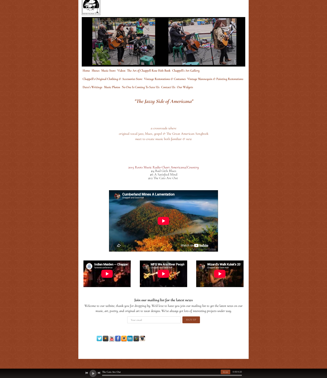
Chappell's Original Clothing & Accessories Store (112, 79)
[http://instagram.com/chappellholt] (142, 339)
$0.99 (225, 372)
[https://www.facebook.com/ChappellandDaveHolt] (118, 339)
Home (86, 70)
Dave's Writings (92, 87)
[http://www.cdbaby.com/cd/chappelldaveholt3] (136, 339)
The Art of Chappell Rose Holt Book (148, 70)
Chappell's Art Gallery (185, 70)
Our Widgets (185, 87)
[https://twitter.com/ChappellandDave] (99, 339)
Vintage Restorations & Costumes (165, 79)
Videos (121, 70)
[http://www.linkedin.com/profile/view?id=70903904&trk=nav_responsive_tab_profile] (130, 339)
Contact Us (168, 87)
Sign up (191, 319)
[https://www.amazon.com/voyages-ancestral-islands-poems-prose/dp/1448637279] (124, 339)
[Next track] (98, 372)
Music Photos (112, 87)
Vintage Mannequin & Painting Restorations (215, 79)
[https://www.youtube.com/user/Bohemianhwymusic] (112, 339)
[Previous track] (86, 372)
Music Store (108, 70)
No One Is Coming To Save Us (140, 87)
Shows (95, 70)
